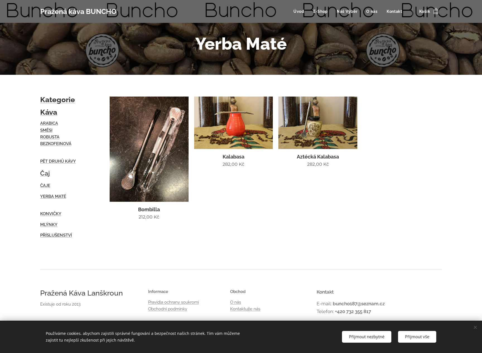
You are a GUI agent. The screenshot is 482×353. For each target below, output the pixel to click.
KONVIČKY (50, 213)
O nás (235, 302)
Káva (48, 112)
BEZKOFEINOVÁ (55, 143)
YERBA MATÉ (53, 196)
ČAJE (45, 185)
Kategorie (57, 99)
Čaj (45, 173)
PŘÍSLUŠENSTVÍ (56, 235)
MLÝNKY (48, 224)
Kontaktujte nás (245, 308)
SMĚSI (46, 130)
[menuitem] (300, 11)
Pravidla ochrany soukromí (173, 302)
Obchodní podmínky (167, 308)
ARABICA (49, 123)
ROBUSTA (49, 137)
